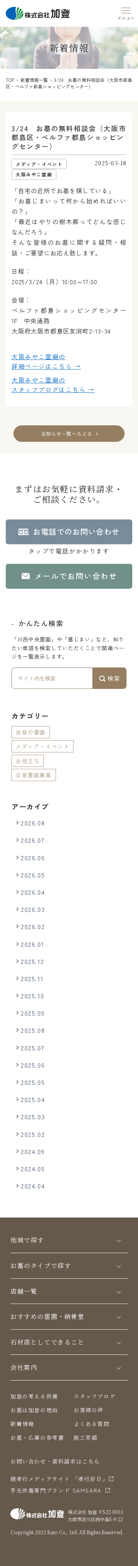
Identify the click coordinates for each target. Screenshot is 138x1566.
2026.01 (32, 944)
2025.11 (32, 978)
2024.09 (32, 1151)
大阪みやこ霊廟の (46, 361)
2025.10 (32, 995)
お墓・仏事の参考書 (37, 1437)
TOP (10, 80)
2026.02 (33, 926)
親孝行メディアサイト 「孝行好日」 (59, 1479)
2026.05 (33, 874)
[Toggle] (119, 1240)
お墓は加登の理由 (34, 1410)
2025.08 (33, 1030)
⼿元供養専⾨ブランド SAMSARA (56, 1490)
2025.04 (33, 1099)
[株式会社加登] (38, 12)
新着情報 (22, 1424)
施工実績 (85, 1437)
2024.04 (33, 1185)
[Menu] (126, 12)
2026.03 (33, 909)
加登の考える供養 (34, 1396)
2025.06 (33, 1065)
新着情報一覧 (34, 80)
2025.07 (32, 1047)
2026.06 (33, 857)
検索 (113, 678)
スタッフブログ (94, 1396)
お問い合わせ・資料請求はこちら (55, 1461)
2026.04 (33, 892)
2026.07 (32, 840)
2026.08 (33, 822)
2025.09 (32, 1012)
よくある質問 (92, 1424)
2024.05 (33, 1168)
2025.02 (33, 1134)
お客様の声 (89, 1410)
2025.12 (32, 961)
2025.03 (33, 1116)
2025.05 (33, 1082)
